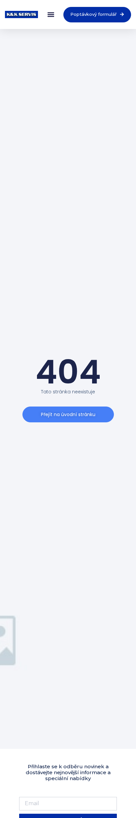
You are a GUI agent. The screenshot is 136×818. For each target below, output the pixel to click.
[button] (50, 14)
